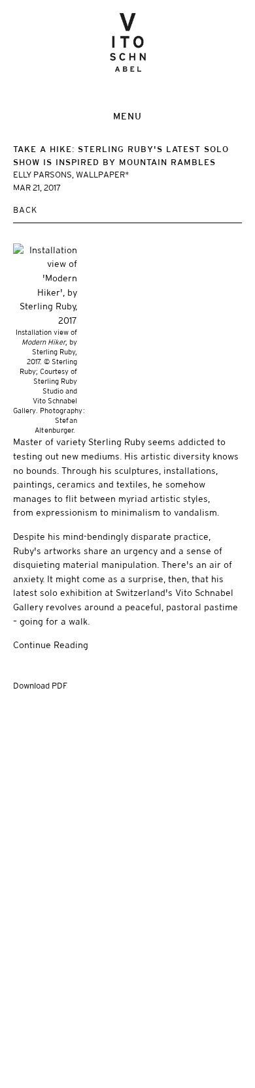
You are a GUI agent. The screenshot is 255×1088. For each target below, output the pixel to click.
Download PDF (40, 686)
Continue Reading (50, 645)
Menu (127, 116)
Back (25, 210)
